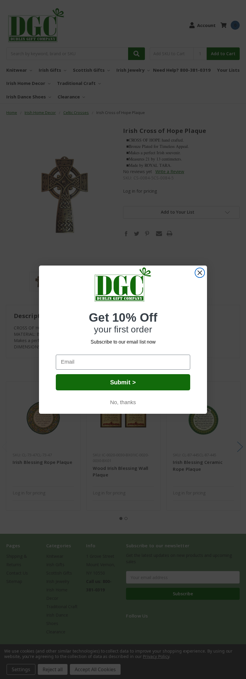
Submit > (123, 382)
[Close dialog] (200, 273)
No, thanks (123, 402)
